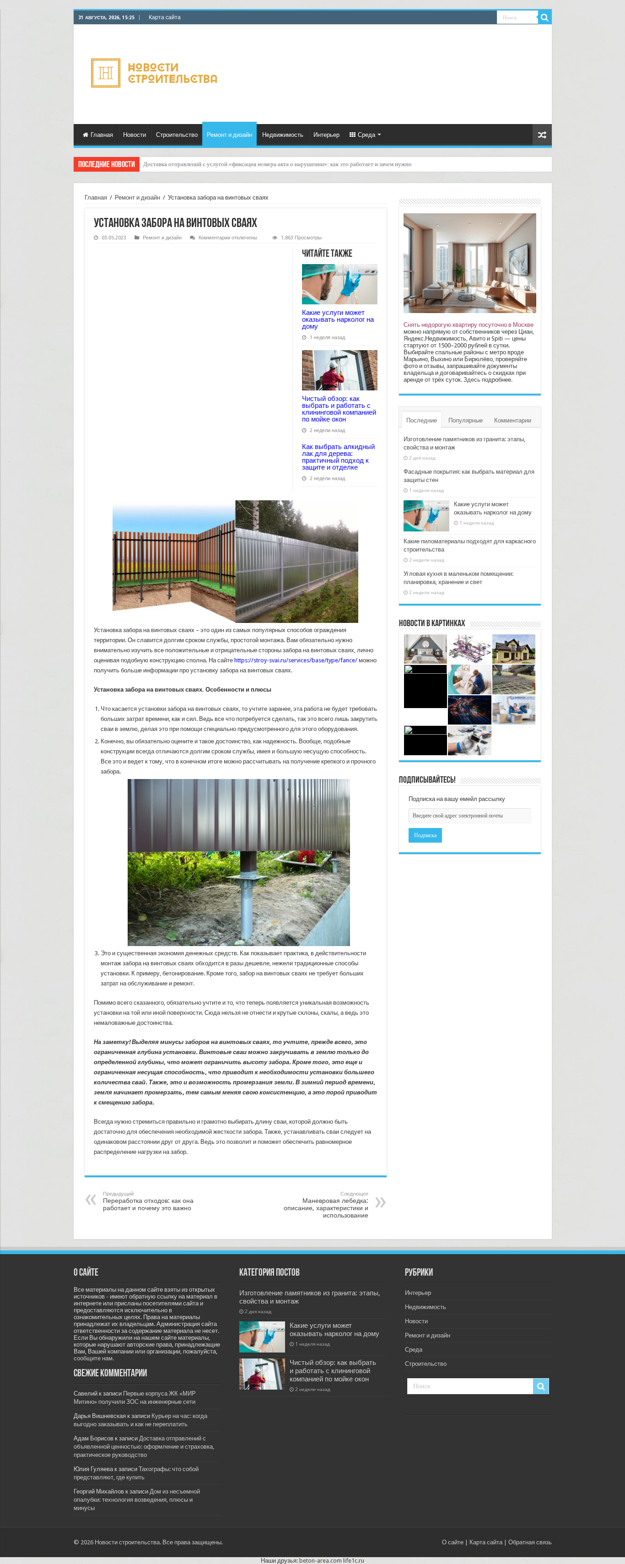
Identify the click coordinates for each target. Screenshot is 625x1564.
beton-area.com (320, 1560)
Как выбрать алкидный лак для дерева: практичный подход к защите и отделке (338, 457)
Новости (134, 134)
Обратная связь (530, 1542)
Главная (102, 134)
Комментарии (512, 420)
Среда (366, 134)
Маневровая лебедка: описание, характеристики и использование (326, 1205)
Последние (421, 420)
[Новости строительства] (155, 73)
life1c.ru (353, 1560)
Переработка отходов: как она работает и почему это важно (148, 1201)
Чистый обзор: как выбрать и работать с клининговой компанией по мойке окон (339, 409)
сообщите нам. (94, 1358)
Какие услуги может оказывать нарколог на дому (338, 319)
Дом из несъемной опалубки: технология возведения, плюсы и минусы (137, 1499)
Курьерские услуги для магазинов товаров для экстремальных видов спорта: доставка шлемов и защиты (277, 164)
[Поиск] (545, 17)
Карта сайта (165, 17)
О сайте (452, 1542)
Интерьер (326, 134)
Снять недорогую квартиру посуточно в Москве (468, 324)
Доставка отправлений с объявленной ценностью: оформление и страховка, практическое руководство (144, 1446)
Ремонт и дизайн (229, 134)
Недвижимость (282, 134)
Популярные (465, 420)
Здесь (471, 379)
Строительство (177, 134)
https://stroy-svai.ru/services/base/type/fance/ (295, 660)
